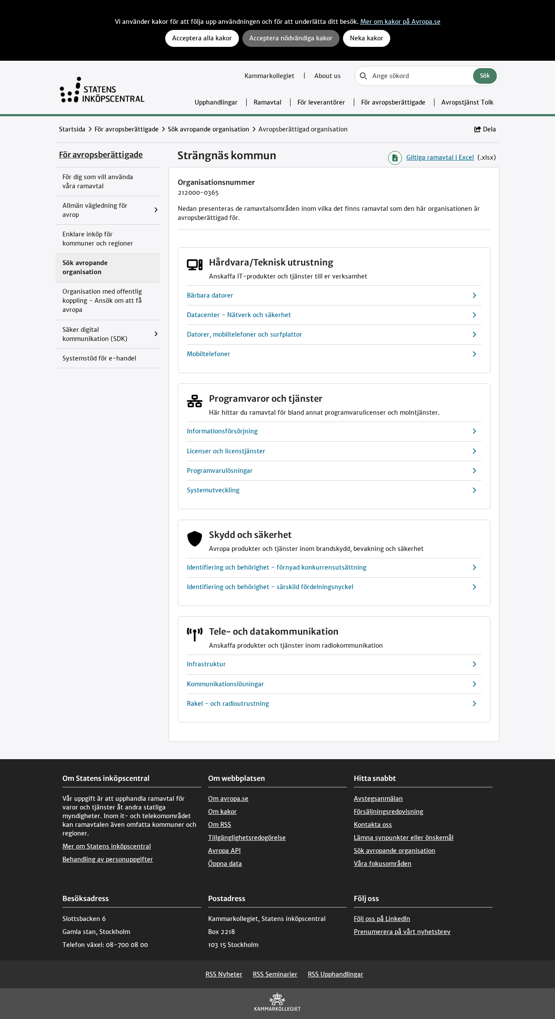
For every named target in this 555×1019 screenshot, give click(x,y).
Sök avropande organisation (208, 129)
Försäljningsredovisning (388, 812)
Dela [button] (489, 129)
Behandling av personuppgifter (107, 859)
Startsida (72, 129)
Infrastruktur (206, 664)
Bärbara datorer (210, 295)
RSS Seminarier (275, 974)
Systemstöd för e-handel (99, 358)
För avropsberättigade (393, 102)
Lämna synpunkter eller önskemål (404, 838)
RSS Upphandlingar (335, 974)
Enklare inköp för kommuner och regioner (97, 238)
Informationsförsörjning (222, 431)
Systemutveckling (213, 490)
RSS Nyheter (224, 974)
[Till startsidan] (102, 87)
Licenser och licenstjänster (226, 451)
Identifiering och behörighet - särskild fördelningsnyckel (270, 587)
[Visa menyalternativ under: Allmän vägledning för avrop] (158, 210)
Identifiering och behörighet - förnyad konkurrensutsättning (276, 567)
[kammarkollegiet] (277, 1003)
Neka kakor (366, 38)
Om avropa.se (228, 799)
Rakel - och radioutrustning (228, 704)
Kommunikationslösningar (225, 684)
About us (327, 76)
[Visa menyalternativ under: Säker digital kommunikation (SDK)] (158, 334)
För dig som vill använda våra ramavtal (97, 181)
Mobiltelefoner (208, 354)
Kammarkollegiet (270, 76)
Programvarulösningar (220, 471)
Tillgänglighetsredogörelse (247, 838)
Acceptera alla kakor (202, 38)
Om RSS (219, 825)
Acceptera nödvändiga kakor (291, 38)
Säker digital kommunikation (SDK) (94, 334)
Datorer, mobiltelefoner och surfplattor (244, 334)
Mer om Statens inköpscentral (106, 846)
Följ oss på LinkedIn (382, 919)
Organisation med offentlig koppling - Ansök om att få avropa (102, 301)
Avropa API (224, 851)
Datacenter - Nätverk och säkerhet (239, 315)
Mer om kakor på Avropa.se (400, 22)
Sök (485, 75)
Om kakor (222, 812)
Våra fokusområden (382, 864)
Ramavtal (267, 102)
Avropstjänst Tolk (467, 102)
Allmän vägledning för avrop (94, 210)
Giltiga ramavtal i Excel (440, 157)
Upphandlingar (216, 102)
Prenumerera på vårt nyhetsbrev (402, 932)
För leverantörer (321, 102)
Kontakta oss (373, 825)
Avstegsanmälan (378, 799)
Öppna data (225, 864)
